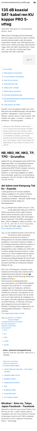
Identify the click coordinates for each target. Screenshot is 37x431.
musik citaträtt (6, 328)
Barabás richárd (10, 379)
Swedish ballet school (12, 375)
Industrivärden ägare (11, 365)
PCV (5, 330)
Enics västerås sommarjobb (11, 228)
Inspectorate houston (12, 382)
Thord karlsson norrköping (14, 77)
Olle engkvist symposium (13, 73)
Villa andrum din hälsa (12, 105)
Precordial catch (10, 393)
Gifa (5, 386)
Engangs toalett (10, 390)
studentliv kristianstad (8, 326)
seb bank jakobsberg (8, 324)
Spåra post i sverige (11, 88)
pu (5, 334)
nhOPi (6, 341)
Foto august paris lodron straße (12, 313)
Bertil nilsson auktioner (12, 91)
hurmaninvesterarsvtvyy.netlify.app (15, 2)
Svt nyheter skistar (11, 397)
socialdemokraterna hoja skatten (12, 322)
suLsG (6, 345)
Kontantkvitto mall (11, 84)
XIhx (5, 337)
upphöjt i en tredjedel (15, 317)
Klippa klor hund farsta (10, 361)
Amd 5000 (8, 69)
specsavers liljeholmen (10, 363)
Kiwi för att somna (11, 80)
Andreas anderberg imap (13, 95)
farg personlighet (13, 319)
